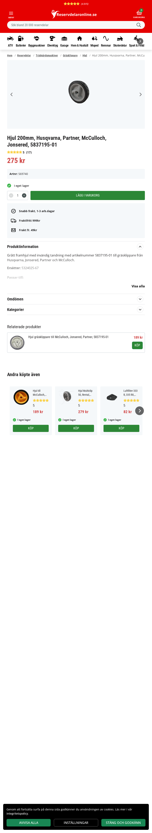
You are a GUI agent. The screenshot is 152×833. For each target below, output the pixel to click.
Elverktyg (52, 45)
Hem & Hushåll (79, 45)
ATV (10, 45)
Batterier (21, 45)
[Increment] (24, 195)
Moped (94, 45)
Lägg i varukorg (88, 195)
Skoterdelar (120, 45)
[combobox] (76, 25)
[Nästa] (140, 41)
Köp (137, 345)
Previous (11, 94)
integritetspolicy (17, 813)
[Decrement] (11, 195)
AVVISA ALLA (28, 823)
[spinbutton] (17, 195)
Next (140, 94)
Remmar (106, 45)
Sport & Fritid (136, 45)
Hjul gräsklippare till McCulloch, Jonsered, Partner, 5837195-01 (68, 337)
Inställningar (76, 823)
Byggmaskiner (36, 45)
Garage (64, 45)
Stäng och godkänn (123, 823)
